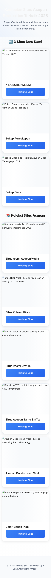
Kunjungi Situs (25, 91)
